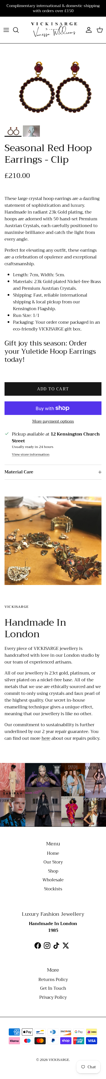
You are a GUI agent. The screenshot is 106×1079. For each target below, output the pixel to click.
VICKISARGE (59, 1060)
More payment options (53, 421)
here (46, 738)
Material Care (19, 472)
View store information (30, 454)
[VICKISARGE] (53, 29)
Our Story (53, 862)
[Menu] (6, 30)
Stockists (53, 889)
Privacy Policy (53, 997)
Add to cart (53, 389)
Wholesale (53, 880)
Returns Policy (53, 979)
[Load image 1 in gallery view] (53, 87)
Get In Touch (53, 988)
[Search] (18, 30)
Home (53, 853)
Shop (53, 871)
